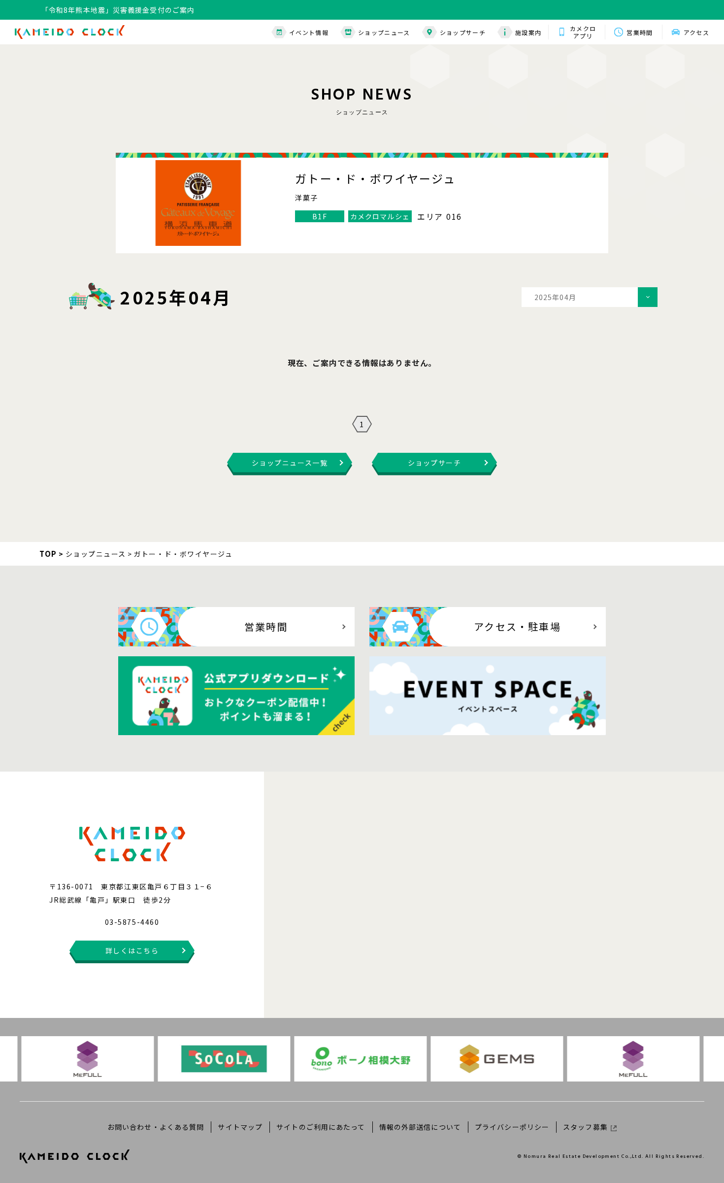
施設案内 (528, 32)
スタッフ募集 (585, 1127)
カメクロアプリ (583, 32)
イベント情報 (309, 32)
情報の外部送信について (420, 1127)
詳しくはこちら (132, 950)
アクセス (696, 32)
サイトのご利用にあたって (320, 1127)
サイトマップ (240, 1127)
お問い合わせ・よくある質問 (155, 1127)
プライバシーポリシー (512, 1127)
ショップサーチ (463, 32)
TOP (48, 553)
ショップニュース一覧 (290, 463)
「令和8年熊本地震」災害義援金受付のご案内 (118, 10)
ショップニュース (384, 32)
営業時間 (639, 32)
